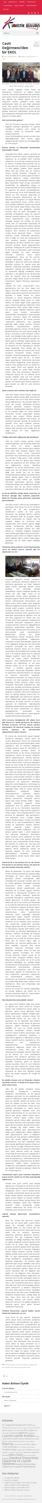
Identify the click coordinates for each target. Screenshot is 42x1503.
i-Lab (11, 1432)
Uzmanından (27, 1455)
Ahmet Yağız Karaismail (9, 1365)
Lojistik (7, 1436)
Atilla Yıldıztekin (12, 1428)
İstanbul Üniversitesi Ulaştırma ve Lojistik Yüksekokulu (19, 1465)
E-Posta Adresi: (8, 1388)
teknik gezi (13, 1447)
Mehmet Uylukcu (12, 1439)
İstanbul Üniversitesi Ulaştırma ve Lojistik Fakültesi (20, 1461)
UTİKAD (18, 1455)
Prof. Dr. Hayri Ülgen (27, 1441)
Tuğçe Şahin (21, 1450)
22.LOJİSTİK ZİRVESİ (11, 1478)
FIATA (7, 1433)
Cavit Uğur (18, 1365)
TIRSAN (23, 1447)
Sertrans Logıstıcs (30, 1444)
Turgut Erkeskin (30, 1447)
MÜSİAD (36, 1439)
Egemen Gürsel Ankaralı (16, 1430)
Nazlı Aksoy (14, 1367)
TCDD (4, 1447)
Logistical (29, 56)
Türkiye (28, 1449)
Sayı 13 (34, 56)
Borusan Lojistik (22, 1428)
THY (19, 1447)
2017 (25, 1425)
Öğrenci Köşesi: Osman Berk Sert (17, 1487)
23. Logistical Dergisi (12, 1425)
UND (11, 1455)
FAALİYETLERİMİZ (11, 1480)
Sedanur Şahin (26, 1367)
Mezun (21, 1439)
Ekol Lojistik (24, 1365)
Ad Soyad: (6, 1396)
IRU (16, 1433)
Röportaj (20, 1367)
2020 (29, 1425)
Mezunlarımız (29, 1439)
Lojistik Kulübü (12, 56)
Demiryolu (30, 1428)
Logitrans (31, 1433)
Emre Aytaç (31, 1365)
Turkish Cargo (9, 1449)
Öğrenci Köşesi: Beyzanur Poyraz (16, 1490)
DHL (35, 1428)
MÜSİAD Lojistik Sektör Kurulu (11, 1441)
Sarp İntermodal (18, 1444)
